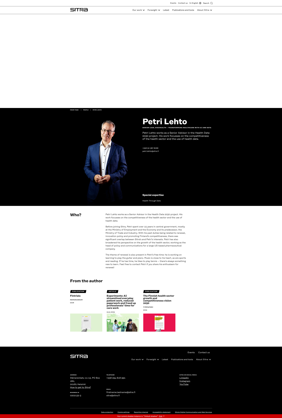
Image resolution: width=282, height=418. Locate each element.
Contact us (183, 3)
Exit (160, 416)
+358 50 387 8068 (150, 148)
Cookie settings (123, 412)
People (86, 110)
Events (173, 3)
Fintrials (75, 296)
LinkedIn (184, 378)
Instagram (185, 381)
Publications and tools (183, 10)
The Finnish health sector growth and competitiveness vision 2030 (158, 299)
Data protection (107, 412)
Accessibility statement (161, 412)
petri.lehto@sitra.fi (150, 151)
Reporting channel (141, 412)
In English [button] (193, 3)
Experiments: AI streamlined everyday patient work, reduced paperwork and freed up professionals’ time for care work (121, 302)
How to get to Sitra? (80, 387)
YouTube (184, 384)
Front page (74, 110)
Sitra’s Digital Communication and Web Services (193, 412)
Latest (166, 10)
